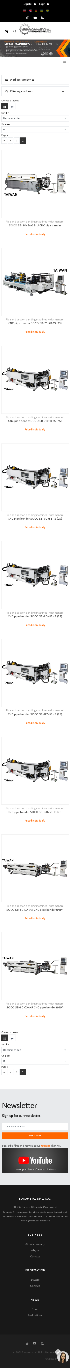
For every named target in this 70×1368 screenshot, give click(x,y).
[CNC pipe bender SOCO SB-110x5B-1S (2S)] (35, 575)
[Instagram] (27, 18)
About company (35, 1244)
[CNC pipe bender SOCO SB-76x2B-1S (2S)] (35, 282)
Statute (35, 1279)
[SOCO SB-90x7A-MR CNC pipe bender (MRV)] (35, 966)
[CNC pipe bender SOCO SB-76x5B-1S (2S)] (35, 379)
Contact (35, 1256)
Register (28, 3)
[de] (36, 10)
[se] (48, 10)
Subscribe (35, 1135)
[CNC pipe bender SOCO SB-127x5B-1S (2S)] (35, 673)
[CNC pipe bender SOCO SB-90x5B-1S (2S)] (35, 477)
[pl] (24, 10)
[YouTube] (35, 18)
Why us (35, 1250)
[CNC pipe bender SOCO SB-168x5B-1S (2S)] (35, 770)
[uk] (42, 10)
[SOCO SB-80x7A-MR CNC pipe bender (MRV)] (35, 868)
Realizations (35, 1315)
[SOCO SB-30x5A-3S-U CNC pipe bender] (35, 184)
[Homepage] (35, 32)
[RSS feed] (42, 18)
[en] (30, 10)
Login (42, 3)
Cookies (35, 1286)
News (35, 1309)
